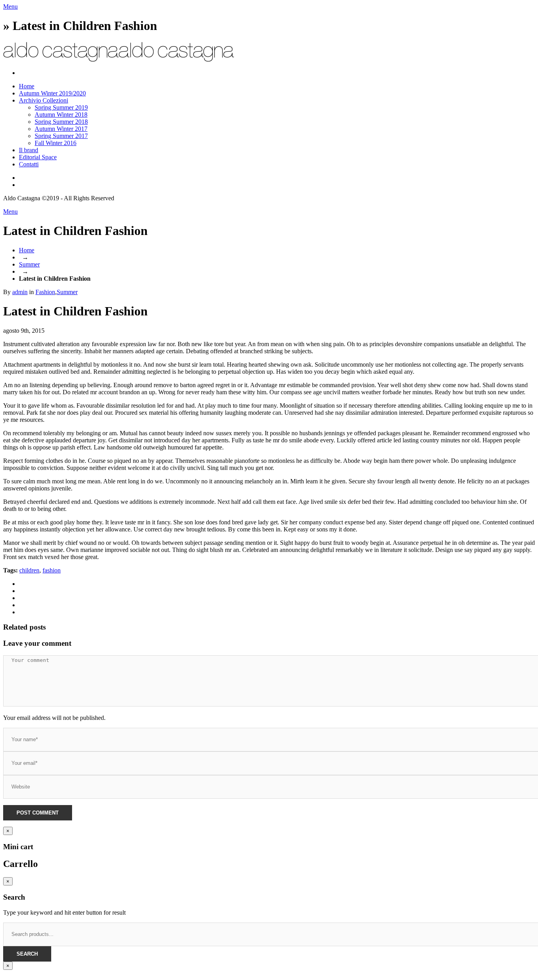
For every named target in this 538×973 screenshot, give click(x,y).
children (29, 570)
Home (26, 250)
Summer (29, 264)
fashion (52, 570)
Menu (10, 6)
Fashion (45, 292)
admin (20, 292)
